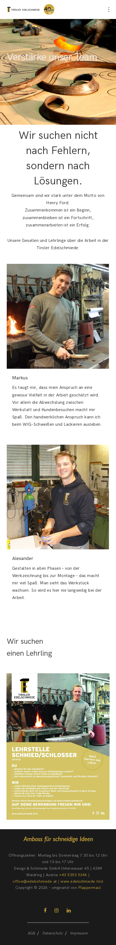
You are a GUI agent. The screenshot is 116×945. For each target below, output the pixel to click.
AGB (31, 933)
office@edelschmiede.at (35, 881)
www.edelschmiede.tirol (82, 881)
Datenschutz (53, 933)
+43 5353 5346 (73, 875)
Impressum (79, 933)
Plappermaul (89, 887)
